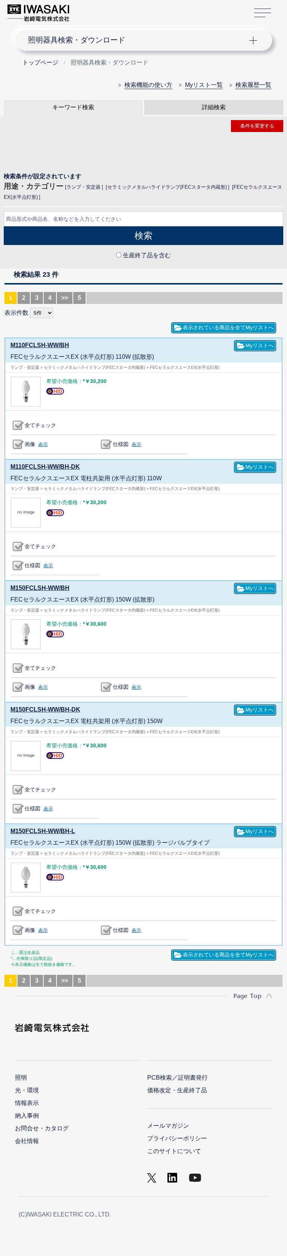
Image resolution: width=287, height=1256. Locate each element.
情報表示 (27, 1103)
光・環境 (27, 1090)
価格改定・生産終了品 (177, 1090)
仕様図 (121, 444)
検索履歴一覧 (253, 85)
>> (64, 298)
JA (83, 9)
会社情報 (27, 1141)
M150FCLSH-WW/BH (40, 588)
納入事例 (27, 1115)
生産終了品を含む (147, 255)
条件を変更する (257, 126)
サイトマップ (262, 13)
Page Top (248, 995)
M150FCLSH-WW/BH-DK (45, 709)
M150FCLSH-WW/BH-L (42, 831)
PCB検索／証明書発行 (177, 1077)
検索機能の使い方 (148, 85)
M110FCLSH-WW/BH (39, 345)
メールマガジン (168, 1125)
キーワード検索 (73, 107)
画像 (30, 444)
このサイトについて (174, 1151)
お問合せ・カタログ (42, 1128)
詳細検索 (214, 107)
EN (94, 9)
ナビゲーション (137, 40)
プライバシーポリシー (177, 1138)
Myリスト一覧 (204, 85)
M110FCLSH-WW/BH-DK (45, 467)
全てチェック (40, 425)
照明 (21, 1077)
